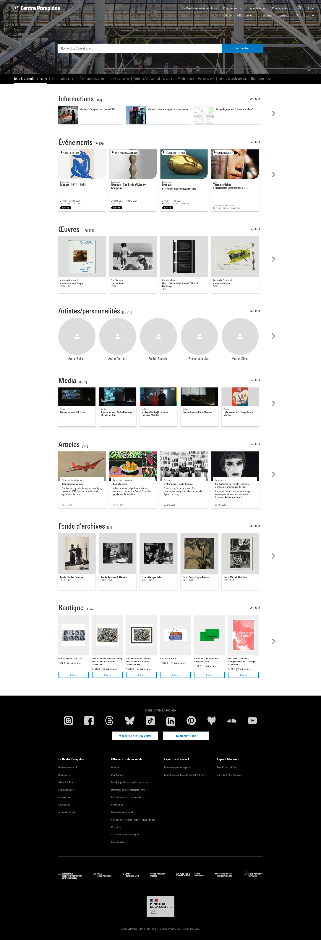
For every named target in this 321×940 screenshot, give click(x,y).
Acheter (73, 675)
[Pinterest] (191, 721)
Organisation (64, 774)
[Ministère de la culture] (160, 906)
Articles (206, 78)
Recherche (116, 827)
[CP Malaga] (160, 878)
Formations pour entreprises (177, 767)
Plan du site (145, 928)
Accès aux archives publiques (125, 834)
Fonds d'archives (233, 78)
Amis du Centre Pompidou (229, 774)
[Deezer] (211, 721)
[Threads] (109, 721)
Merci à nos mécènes (227, 767)
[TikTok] (150, 721)
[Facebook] (89, 721)
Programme (230, 8)
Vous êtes (303, 15)
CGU (154, 928)
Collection (255, 8)
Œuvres (119, 78)
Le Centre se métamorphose (201, 8)
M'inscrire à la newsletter (135, 736)
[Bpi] (72, 878)
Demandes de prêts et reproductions (128, 789)
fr (309, 8)
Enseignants (117, 804)
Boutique (285, 15)
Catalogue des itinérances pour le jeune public (133, 819)
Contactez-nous (186, 736)
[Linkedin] (170, 721)
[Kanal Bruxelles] (192, 878)
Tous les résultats (30, 78)
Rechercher (242, 48)
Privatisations (117, 774)
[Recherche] (300, 8)
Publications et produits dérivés (126, 797)
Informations (63, 78)
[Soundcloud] (232, 721)
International (64, 804)
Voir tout (255, 98)
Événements (92, 78)
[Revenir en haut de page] (312, 931)
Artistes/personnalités (153, 78)
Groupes (115, 767)
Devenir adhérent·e (240, 15)
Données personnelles (169, 928)
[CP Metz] (134, 878)
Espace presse (117, 841)
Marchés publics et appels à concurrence (130, 782)
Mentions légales (129, 928)
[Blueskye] (130, 721)
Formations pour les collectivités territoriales (185, 774)
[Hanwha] (253, 878)
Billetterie (265, 15)
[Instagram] (68, 721)
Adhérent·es (64, 797)
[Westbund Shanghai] (226, 878)
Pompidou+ (279, 8)
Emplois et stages (66, 789)
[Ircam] (105, 878)
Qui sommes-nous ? (67, 767)
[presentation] (273, 113)
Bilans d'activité (65, 782)
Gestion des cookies (191, 928)
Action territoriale (66, 812)
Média (185, 78)
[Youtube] (252, 721)
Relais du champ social (122, 812)
